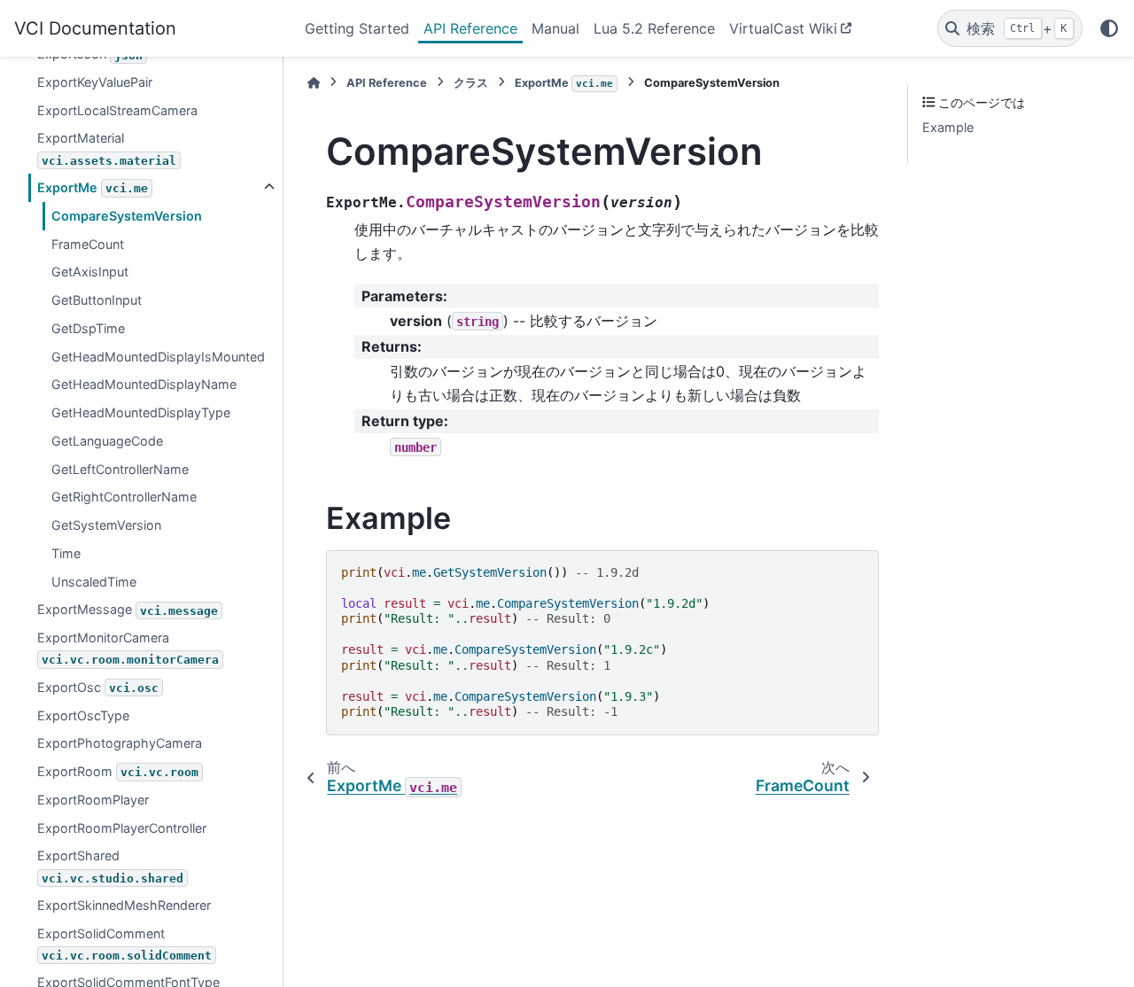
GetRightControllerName (124, 496)
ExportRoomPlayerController (121, 827)
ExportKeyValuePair (94, 81)
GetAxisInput (89, 271)
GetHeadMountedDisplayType (140, 412)
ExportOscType (83, 714)
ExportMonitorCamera (128, 648)
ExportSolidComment (124, 943)
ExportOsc (98, 687)
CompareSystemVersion (126, 215)
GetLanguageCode (107, 440)
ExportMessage (127, 609)
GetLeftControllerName (120, 468)
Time (66, 553)
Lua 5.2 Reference (654, 28)
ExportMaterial (106, 148)
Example (948, 127)
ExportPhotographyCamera (119, 742)
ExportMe (92, 187)
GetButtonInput (96, 299)
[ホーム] (313, 83)
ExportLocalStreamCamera (117, 109)
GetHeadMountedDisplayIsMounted (158, 355)
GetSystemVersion (106, 524)
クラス (471, 82)
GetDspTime (88, 328)
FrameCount (87, 243)
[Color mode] (1109, 28)
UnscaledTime (93, 580)
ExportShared (110, 866)
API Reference (470, 28)
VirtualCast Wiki (783, 28)
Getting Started (357, 28)
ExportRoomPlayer (93, 799)
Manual (555, 28)
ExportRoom (117, 771)
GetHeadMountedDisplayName (144, 384)
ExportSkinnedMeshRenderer (124, 905)
